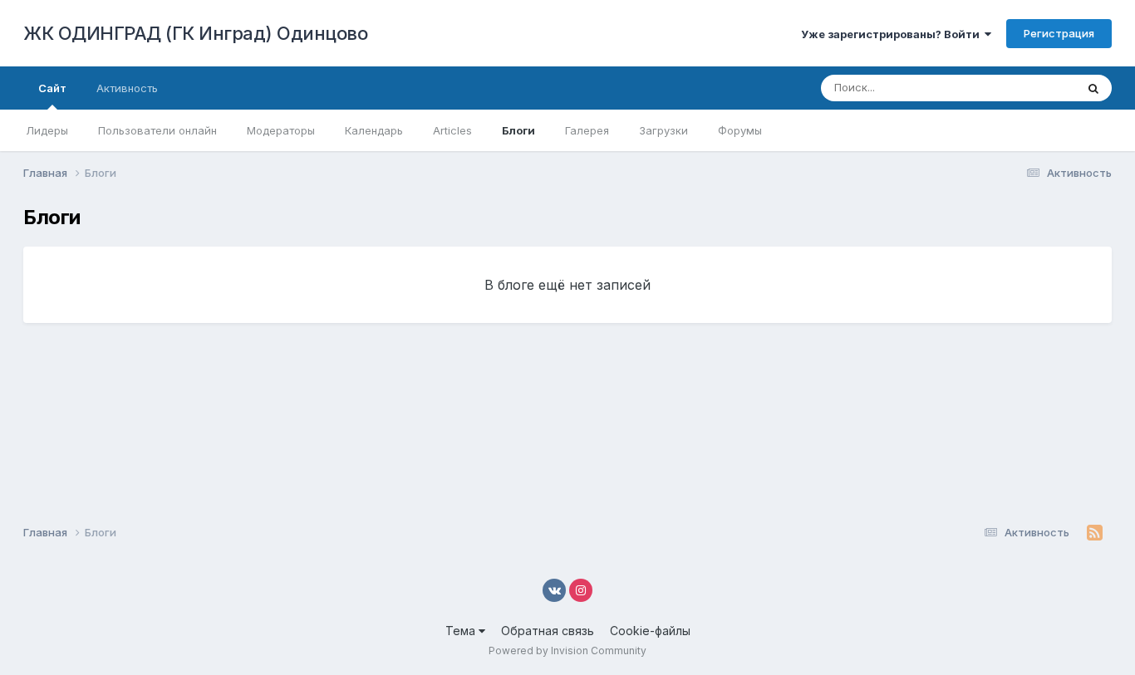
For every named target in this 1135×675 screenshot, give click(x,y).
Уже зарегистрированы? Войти (893, 34)
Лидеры (47, 130)
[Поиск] (1093, 88)
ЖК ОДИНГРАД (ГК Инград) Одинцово (195, 33)
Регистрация (1059, 33)
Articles (452, 130)
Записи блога (1019, 87)
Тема (462, 631)
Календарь (374, 130)
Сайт (52, 88)
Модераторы (281, 130)
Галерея (587, 130)
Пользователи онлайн (157, 130)
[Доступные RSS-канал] (1095, 533)
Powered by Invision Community (567, 650)
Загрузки (663, 130)
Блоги (518, 130)
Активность (127, 88)
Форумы (740, 130)
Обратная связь (547, 631)
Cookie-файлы (650, 631)
